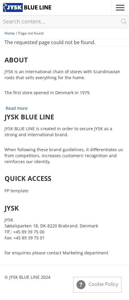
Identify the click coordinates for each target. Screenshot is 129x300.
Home (9, 33)
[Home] (27, 7)
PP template (16, 191)
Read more (17, 108)
